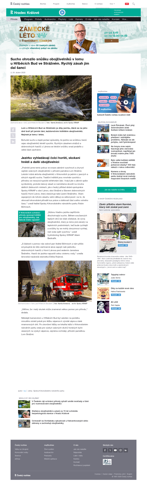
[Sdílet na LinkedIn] (13, 141)
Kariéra (76, 459)
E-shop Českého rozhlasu (110, 199)
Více (125, 19)
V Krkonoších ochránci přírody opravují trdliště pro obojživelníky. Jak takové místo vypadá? (30, 216)
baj (25, 391)
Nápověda (78, 452)
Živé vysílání (103, 105)
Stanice (84, 4)
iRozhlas (43, 4)
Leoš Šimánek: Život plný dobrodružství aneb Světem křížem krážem (123, 127)
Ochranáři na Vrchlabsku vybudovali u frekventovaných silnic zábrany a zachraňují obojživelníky (60, 422)
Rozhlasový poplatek (82, 465)
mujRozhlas (71, 4)
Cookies (98, 474)
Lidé (71, 19)
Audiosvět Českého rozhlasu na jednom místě (113, 115)
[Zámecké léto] (73, 37)
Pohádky (102, 101)
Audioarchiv (118, 12)
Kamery (117, 14)
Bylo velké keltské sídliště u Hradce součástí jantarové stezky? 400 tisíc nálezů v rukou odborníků (123, 163)
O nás (88, 19)
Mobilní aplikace (50, 459)
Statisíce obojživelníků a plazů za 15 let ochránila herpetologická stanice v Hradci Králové (55, 412)
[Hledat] (133, 4)
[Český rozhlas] (20, 4)
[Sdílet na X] (13, 135)
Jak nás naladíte (101, 19)
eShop (17, 459)
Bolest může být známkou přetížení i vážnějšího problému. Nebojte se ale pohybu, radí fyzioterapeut (123, 138)
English (129, 474)
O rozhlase (99, 4)
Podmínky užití (119, 474)
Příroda (14, 19)
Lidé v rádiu (78, 456)
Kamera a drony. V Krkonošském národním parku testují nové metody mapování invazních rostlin (123, 175)
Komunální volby (21, 452)
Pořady (38, 19)
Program (56, 4)
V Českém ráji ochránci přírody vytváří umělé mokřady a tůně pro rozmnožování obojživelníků (60, 402)
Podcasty (48, 456)
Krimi (112, 97)
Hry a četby (103, 97)
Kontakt (115, 19)
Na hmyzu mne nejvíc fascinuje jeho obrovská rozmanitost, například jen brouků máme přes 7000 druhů (123, 151)
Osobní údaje (107, 474)
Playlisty (62, 19)
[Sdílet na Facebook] (13, 129)
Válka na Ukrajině (21, 449)
